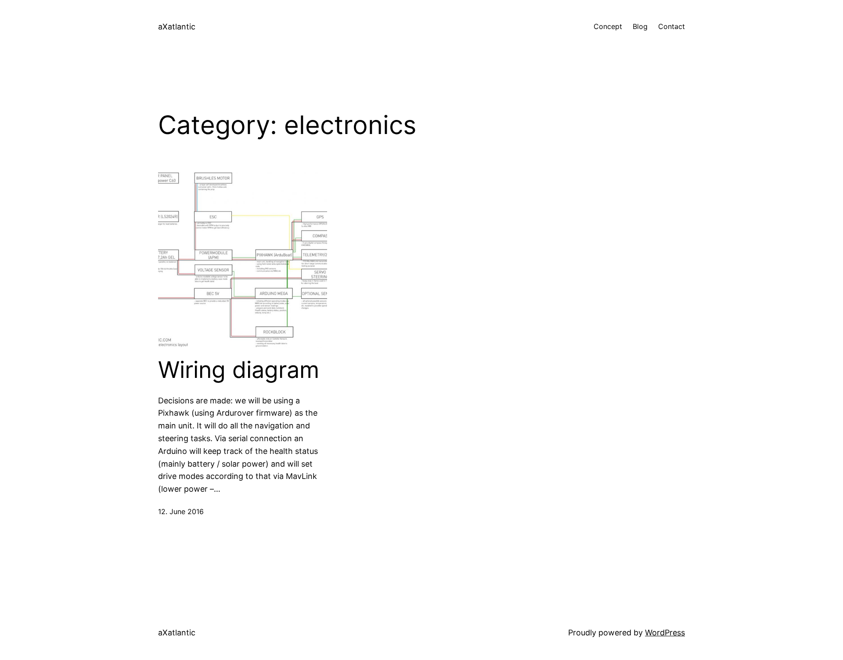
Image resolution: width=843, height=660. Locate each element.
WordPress (665, 632)
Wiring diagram (238, 370)
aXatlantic (176, 26)
